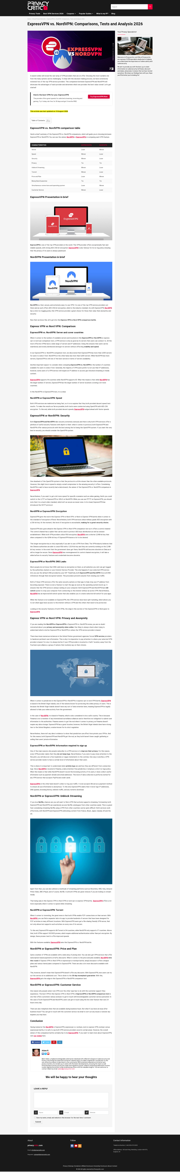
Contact (114, 1166)
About (109, 1166)
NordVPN (70, 137)
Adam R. (45, 1050)
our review (38, 1036)
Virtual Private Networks (39, 19)
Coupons (70, 14)
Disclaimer (77, 1166)
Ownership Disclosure (100, 1166)
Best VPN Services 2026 (53, 14)
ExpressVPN (81, 137)
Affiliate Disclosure (87, 1166)
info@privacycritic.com (38, 1150)
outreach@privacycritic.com (42, 1154)
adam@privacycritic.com (66, 1069)
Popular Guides (85, 14)
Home (29, 19)
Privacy (65, 1166)
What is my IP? (102, 14)
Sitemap (70, 1166)
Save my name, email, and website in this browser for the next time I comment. (63, 1118)
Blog (113, 14)
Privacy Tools (34, 14)
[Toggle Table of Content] (48, 120)
